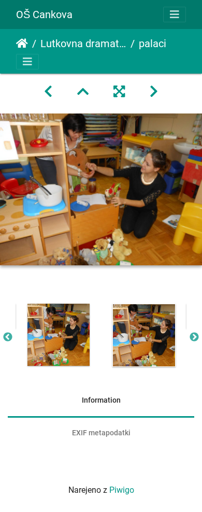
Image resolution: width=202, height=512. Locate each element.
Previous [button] (8, 337)
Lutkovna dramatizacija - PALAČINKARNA (83, 43)
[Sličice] (83, 91)
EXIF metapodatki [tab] (101, 433)
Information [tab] (101, 400)
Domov (22, 43)
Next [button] (194, 337)
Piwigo (121, 490)
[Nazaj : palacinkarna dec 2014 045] (48, 91)
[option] (58, 335)
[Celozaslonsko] (119, 91)
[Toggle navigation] (174, 14)
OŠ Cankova (44, 14)
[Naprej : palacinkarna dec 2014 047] (153, 91)
